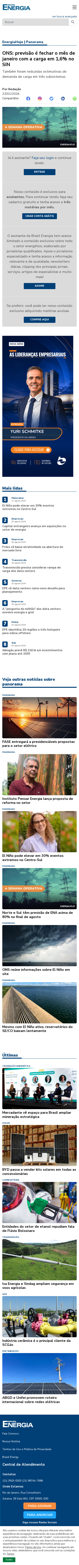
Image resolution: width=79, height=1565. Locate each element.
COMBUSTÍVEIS (10, 1180)
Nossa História (11, 1441)
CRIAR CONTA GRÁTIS (39, 216)
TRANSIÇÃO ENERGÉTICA (16, 1066)
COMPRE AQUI (39, 319)
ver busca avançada (64, 16)
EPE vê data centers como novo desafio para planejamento (33, 590)
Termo (10, 1554)
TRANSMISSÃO (10, 1237)
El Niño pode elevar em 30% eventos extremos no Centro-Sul (28, 507)
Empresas (17, 518)
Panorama (34, 42)
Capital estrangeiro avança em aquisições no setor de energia (34, 527)
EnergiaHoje (12, 42)
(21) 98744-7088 (32, 1480)
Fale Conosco (10, 1433)
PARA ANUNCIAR (40, 1515)
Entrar (39, 172)
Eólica (15, 622)
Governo (17, 580)
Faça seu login (43, 158)
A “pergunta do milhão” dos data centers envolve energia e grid (31, 610)
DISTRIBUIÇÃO (10, 1351)
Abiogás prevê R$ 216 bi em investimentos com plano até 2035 (32, 652)
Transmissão (19, 560)
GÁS (4, 1294)
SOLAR (6, 1123)
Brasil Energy (10, 1457)
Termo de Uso (33, 1547)
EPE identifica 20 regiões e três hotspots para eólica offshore (31, 631)
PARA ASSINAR (39, 1506)
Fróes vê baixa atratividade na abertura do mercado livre (32, 548)
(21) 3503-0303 (11, 1480)
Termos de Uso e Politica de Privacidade (26, 1449)
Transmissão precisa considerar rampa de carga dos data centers (31, 569)
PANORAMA (8, 695)
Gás (14, 642)
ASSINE (39, 286)
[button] (74, 7)
